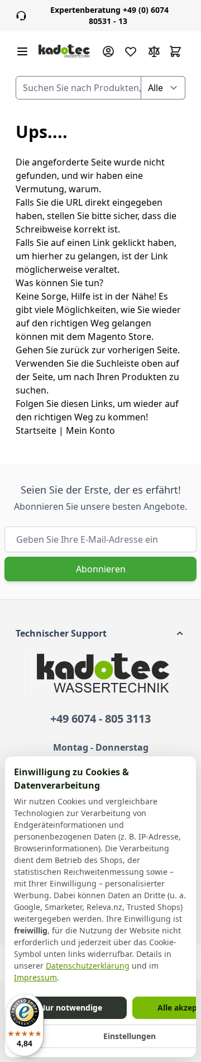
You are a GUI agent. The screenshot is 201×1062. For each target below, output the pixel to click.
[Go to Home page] (64, 51)
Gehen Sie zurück (52, 350)
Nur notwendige (70, 1007)
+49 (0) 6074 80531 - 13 (109, 15)
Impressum (35, 977)
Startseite (36, 430)
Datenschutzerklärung (88, 965)
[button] (100, 633)
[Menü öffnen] (22, 51)
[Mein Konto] (108, 51)
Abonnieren (101, 569)
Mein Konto (90, 430)
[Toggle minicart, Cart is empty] (175, 51)
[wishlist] (131, 51)
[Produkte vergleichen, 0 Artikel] (154, 51)
